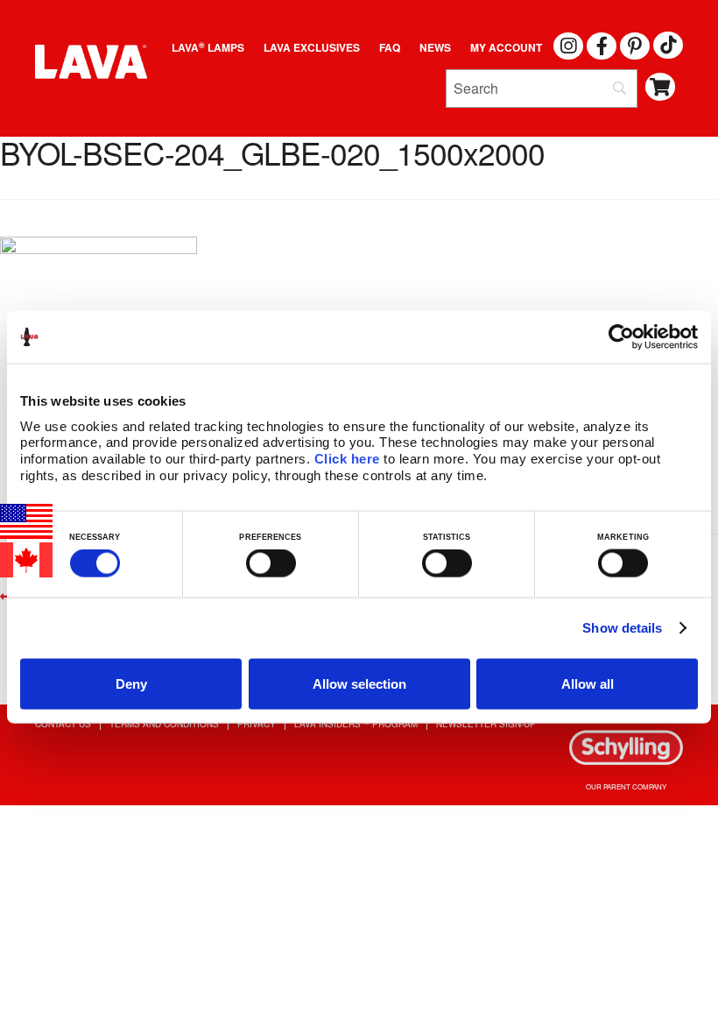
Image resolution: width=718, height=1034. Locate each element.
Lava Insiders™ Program (356, 724)
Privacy (256, 724)
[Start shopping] (660, 87)
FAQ (389, 47)
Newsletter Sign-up (486, 724)
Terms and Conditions (164, 724)
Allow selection (359, 683)
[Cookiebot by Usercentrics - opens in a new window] (621, 337)
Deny (131, 683)
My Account (506, 47)
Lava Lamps (208, 47)
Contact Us (63, 724)
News (435, 47)
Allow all (587, 683)
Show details (622, 627)
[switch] (271, 563)
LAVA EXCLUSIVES (312, 47)
